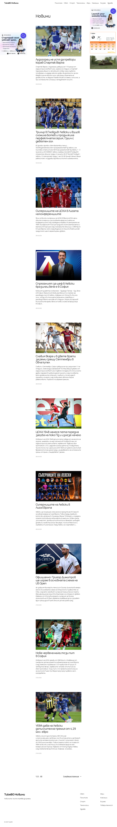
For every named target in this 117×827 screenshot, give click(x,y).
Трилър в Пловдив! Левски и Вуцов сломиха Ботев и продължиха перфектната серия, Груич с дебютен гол (58, 136)
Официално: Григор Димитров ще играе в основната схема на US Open (57, 580)
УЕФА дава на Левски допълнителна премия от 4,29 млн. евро (56, 728)
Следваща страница (72, 776)
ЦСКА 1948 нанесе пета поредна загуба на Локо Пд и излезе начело (58, 433)
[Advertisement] (13, 20)
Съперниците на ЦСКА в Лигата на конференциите (57, 212)
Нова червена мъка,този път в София (55, 654)
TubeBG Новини (11, 3)
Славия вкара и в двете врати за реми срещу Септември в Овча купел (56, 359)
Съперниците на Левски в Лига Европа (53, 506)
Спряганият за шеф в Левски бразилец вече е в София (55, 285)
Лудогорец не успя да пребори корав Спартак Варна (56, 61)
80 (41, 776)
